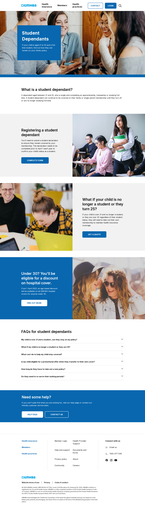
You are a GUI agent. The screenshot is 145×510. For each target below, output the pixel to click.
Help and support (62, 450)
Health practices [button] (77, 5)
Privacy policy (61, 459)
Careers (76, 465)
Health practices (29, 453)
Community (59, 465)
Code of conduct (61, 482)
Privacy (47, 482)
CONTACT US (57, 414)
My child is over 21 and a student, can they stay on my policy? (49, 339)
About (75, 459)
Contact (95, 6)
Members (26, 447)
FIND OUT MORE (34, 303)
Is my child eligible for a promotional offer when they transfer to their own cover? (58, 362)
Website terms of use (30, 482)
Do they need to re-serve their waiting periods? (42, 376)
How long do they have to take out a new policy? (43, 369)
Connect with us (112, 441)
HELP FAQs (32, 414)
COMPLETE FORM (35, 160)
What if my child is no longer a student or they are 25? (45, 347)
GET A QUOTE (94, 234)
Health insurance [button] (47, 5)
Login (111, 6)
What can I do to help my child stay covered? (41, 354)
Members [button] (62, 5)
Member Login (61, 441)
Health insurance (30, 441)
